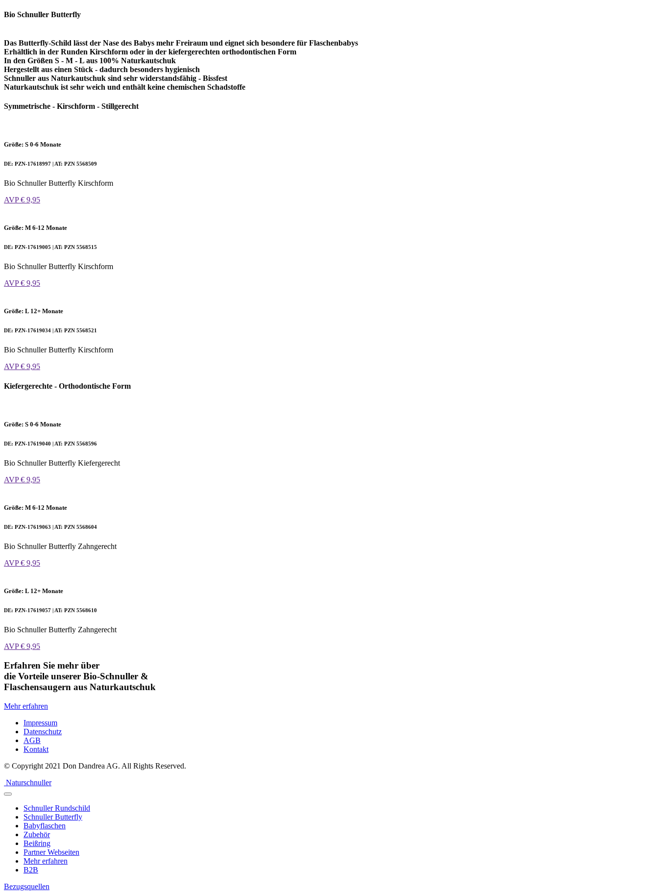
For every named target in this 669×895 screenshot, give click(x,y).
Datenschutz (43, 731)
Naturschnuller (28, 782)
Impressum (40, 723)
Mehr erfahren (26, 706)
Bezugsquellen (26, 886)
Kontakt (36, 749)
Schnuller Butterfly (53, 817)
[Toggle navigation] (8, 794)
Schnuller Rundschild (57, 808)
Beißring (37, 843)
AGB (32, 740)
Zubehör (37, 834)
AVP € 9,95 (22, 200)
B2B (31, 870)
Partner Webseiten (51, 852)
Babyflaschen (45, 825)
